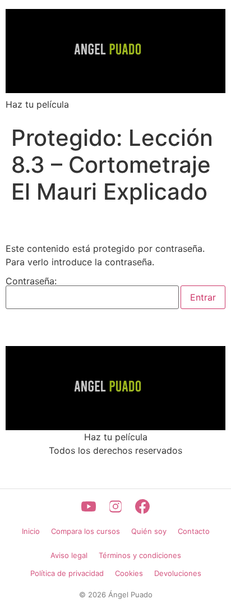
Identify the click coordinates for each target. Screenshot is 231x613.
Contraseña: (31, 281)
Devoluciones (177, 573)
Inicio (31, 531)
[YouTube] (88, 506)
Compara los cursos (85, 531)
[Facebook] (142, 506)
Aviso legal (68, 555)
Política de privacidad (67, 573)
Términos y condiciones (140, 555)
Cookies (129, 573)
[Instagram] (115, 506)
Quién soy (149, 531)
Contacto (194, 531)
